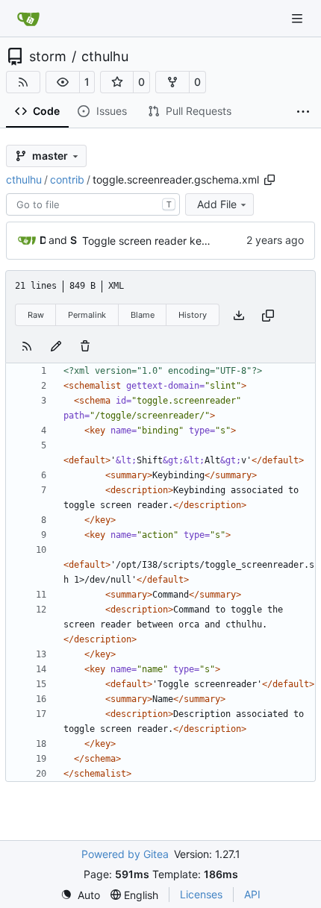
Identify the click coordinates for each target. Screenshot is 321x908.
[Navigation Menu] (299, 18)
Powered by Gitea (125, 854)
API (252, 894)
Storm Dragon (73, 240)
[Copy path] (269, 180)
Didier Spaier (43, 240)
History (192, 315)
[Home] (28, 18)
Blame (143, 315)
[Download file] (239, 315)
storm (47, 56)
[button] (63, 82)
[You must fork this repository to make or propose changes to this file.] (56, 345)
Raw (36, 315)
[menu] (80, 895)
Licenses (201, 894)
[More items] (303, 112)
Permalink (87, 315)
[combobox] (93, 204)
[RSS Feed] (23, 82)
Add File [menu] (217, 204)
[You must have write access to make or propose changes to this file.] (85, 345)
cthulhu (104, 56)
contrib (67, 179)
